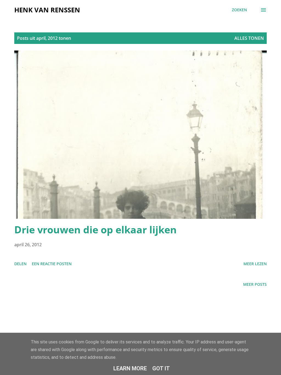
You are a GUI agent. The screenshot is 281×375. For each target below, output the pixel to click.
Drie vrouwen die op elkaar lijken (95, 229)
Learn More (130, 368)
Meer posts (255, 284)
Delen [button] (20, 263)
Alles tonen (249, 38)
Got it (161, 368)
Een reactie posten (52, 263)
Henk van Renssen (47, 9)
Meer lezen (255, 263)
